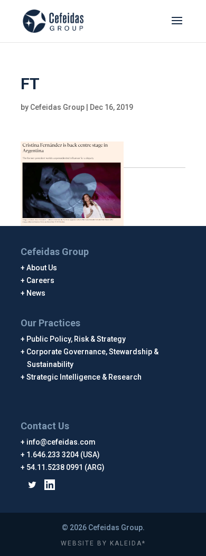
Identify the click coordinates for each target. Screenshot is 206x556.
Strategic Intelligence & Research (84, 377)
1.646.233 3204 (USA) (63, 454)
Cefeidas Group (57, 107)
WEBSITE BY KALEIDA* (103, 543)
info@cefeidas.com (61, 442)
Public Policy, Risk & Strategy (76, 339)
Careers (40, 280)
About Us (42, 267)
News (36, 293)
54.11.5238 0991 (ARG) (66, 467)
